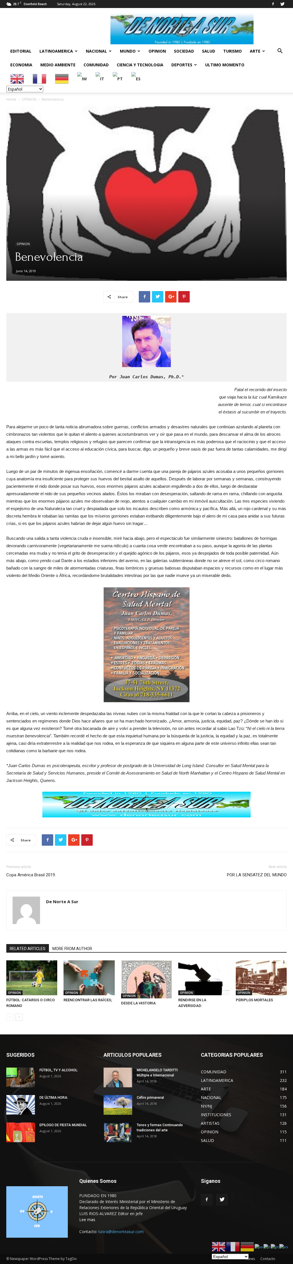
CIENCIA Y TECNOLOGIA (140, 64)
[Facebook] (273, 4)
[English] (17, 78)
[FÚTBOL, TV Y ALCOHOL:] (20, 1077)
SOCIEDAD (184, 51)
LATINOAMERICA (56, 51)
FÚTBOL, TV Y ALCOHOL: (58, 1070)
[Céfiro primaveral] (118, 1105)
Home (11, 99)
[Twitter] (282, 4)
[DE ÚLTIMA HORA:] (20, 1105)
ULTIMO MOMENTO (224, 64)
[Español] (136, 78)
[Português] (118, 78)
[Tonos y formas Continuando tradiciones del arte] (118, 1132)
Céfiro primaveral (150, 1098)
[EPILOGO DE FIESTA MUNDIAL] (20, 1132)
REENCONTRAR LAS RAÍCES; (88, 1000)
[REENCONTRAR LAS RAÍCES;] (89, 978)
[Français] (40, 78)
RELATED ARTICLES (27, 948)
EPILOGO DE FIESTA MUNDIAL (63, 1125)
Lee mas (87, 1219)
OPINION (157, 51)
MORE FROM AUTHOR (72, 948)
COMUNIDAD (96, 64)
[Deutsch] (62, 78)
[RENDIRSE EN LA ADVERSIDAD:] (203, 978)
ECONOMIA (21, 64)
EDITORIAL (20, 51)
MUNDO (128, 51)
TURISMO (232, 51)
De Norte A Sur (62, 901)
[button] (280, 51)
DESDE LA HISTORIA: (139, 1003)
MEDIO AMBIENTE (58, 64)
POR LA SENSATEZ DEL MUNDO (257, 874)
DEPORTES (181, 64)
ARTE (255, 51)
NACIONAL (96, 51)
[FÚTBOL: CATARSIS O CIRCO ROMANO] (31, 978)
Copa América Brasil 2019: (31, 874)
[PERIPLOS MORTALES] (261, 978)
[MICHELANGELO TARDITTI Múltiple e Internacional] (118, 1077)
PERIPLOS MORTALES (254, 1000)
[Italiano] (100, 78)
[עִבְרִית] (82, 78)
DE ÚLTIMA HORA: (53, 1098)
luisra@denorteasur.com (121, 1231)
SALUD (208, 51)
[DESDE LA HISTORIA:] (146, 979)
